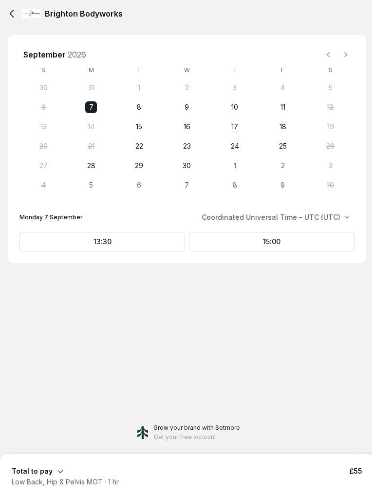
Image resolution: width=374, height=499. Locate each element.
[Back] (11, 13)
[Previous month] (328, 54)
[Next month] (346, 54)
